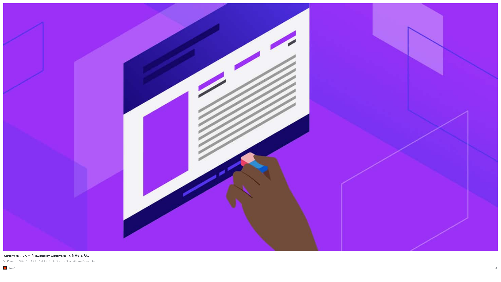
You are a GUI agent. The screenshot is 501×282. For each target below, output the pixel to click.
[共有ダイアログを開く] (496, 267)
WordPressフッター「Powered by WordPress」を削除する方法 (46, 255)
